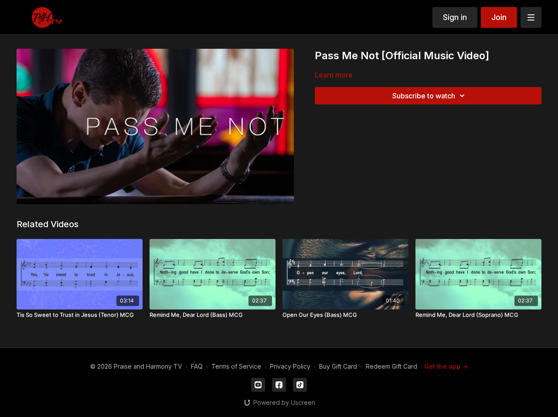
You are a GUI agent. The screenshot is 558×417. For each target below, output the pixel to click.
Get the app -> (446, 366)
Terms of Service (236, 366)
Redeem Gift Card (391, 366)
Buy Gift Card (338, 366)
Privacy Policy (290, 366)
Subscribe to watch (423, 95)
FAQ (197, 366)
